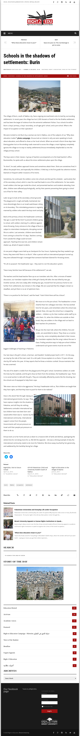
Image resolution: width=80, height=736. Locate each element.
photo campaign (23, 138)
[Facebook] (24, 495)
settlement (29, 485)
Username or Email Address (48, 692)
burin (6, 485)
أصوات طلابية (9, 666)
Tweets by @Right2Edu (29, 689)
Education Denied (10, 608)
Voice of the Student (69, 69)
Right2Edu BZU (16, 69)
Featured (45, 69)
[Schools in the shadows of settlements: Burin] (39, 96)
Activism (7, 614)
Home (5, 76)
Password (44, 700)
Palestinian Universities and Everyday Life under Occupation (36, 510)
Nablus (12, 485)
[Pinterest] (43, 495)
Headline (7, 646)
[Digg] (55, 495)
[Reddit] (68, 495)
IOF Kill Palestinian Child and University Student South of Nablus (38, 470)
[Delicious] (62, 495)
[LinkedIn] (49, 495)
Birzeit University (24, 733)
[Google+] (36, 495)
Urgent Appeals (9, 653)
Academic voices (10, 621)
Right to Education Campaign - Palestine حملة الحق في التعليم (26, 634)
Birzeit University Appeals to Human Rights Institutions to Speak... (38, 521)
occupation (20, 485)
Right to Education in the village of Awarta (60, 469)
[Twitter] (30, 495)
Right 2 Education (55, 69)
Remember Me (48, 706)
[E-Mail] (74, 495)
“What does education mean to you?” (27, 533)
